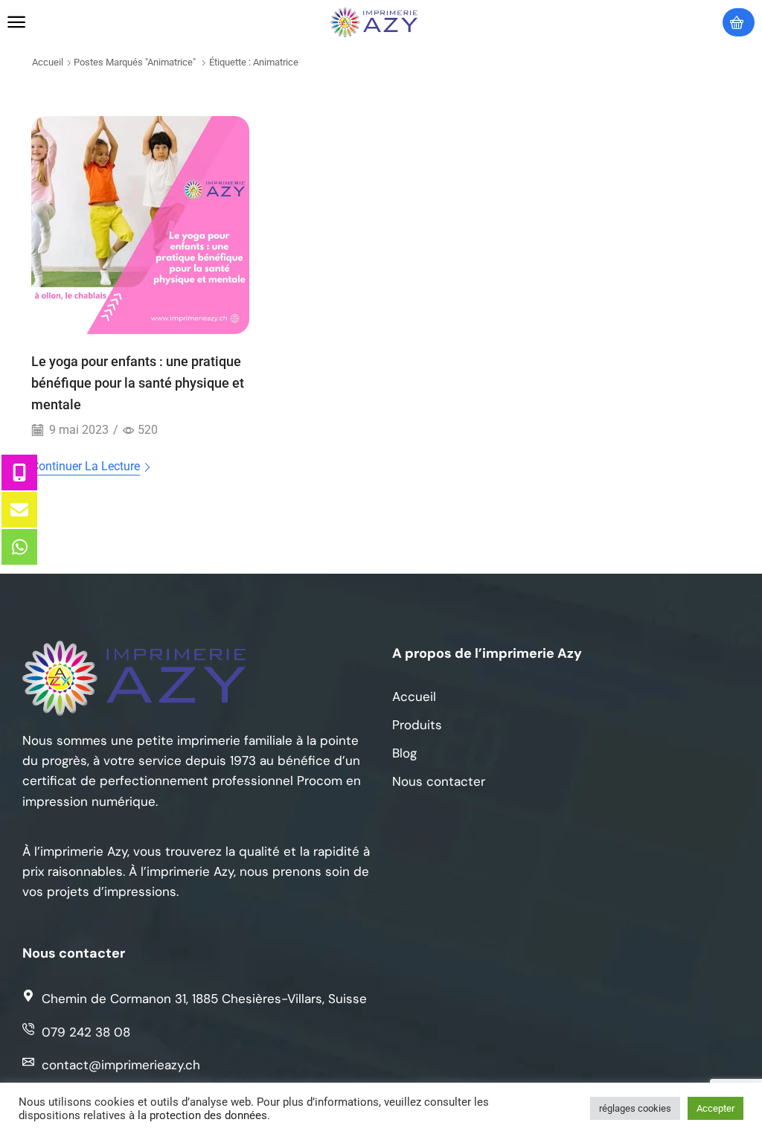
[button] (16, 22)
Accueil (47, 62)
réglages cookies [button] (635, 1108)
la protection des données (202, 1115)
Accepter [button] (715, 1108)
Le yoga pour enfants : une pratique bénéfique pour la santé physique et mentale (137, 382)
